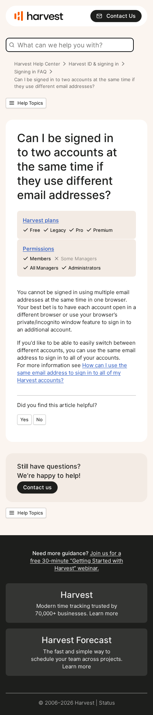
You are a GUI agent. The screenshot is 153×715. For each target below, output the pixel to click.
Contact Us (121, 15)
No (39, 419)
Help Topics (30, 103)
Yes (24, 419)
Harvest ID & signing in (94, 64)
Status (107, 702)
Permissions (38, 248)
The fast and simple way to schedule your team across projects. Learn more (76, 652)
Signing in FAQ (30, 71)
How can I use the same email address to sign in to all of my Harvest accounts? (72, 372)
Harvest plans (41, 220)
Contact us (37, 487)
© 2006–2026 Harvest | (68, 702)
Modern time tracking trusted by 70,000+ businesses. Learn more (76, 603)
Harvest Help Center (37, 64)
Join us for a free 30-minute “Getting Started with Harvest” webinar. (76, 561)
